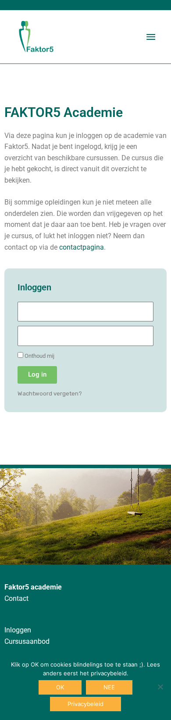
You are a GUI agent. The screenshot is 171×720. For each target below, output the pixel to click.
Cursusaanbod (27, 642)
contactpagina (81, 247)
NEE (109, 687)
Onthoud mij (38, 356)
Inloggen (17, 630)
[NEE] (160, 686)
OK (60, 687)
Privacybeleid (85, 703)
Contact (16, 599)
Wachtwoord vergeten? (50, 393)
